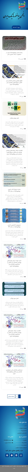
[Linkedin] (16, 455)
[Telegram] (11, 455)
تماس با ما (10, 437)
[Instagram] (21, 455)
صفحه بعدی (11, 396)
